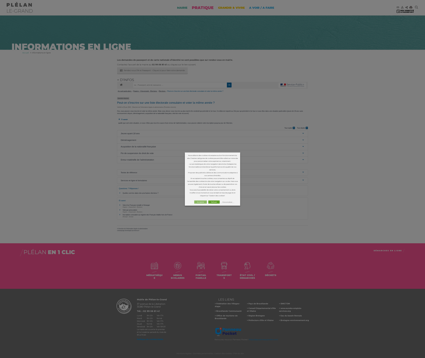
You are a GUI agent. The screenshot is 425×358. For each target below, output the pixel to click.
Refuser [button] (214, 202)
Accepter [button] (200, 202)
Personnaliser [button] (227, 202)
